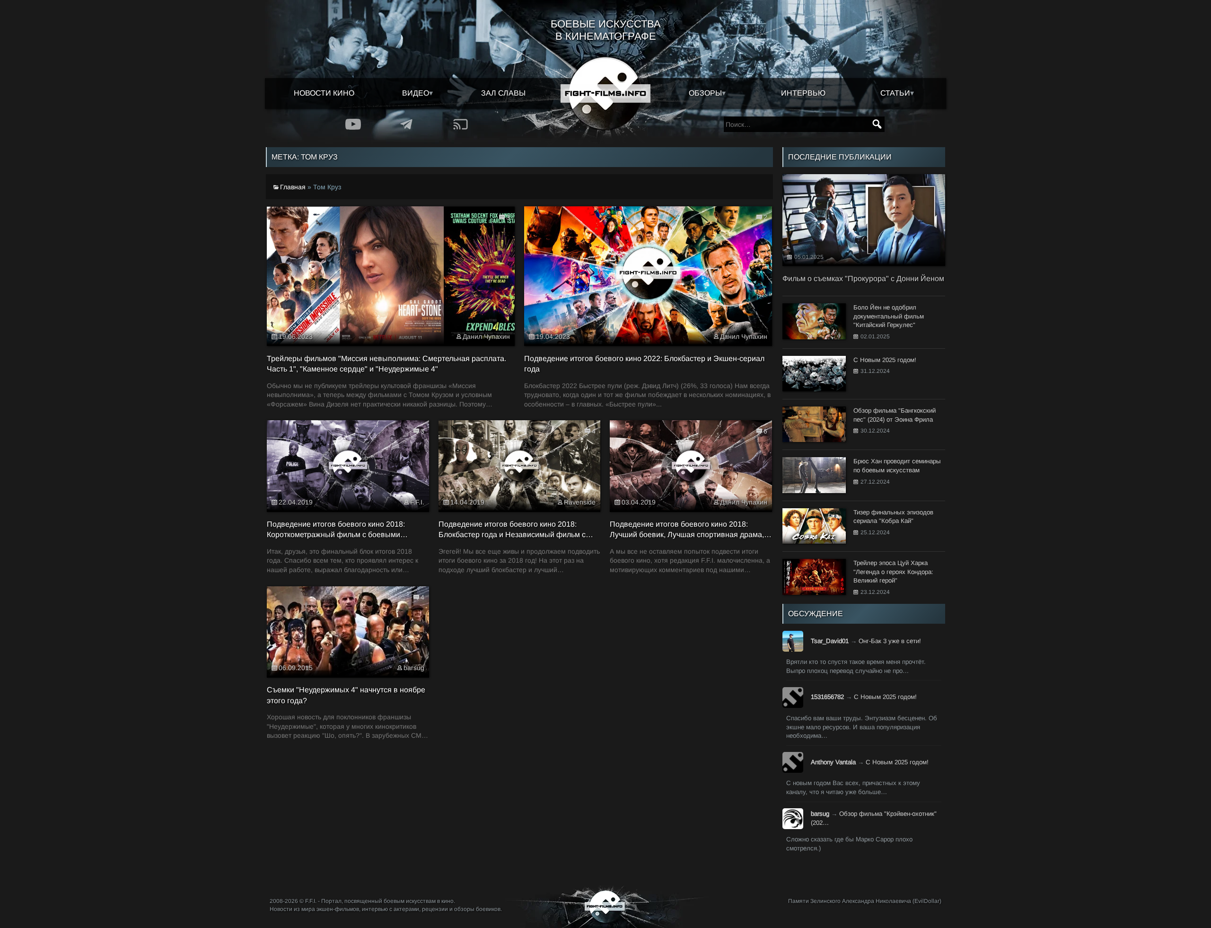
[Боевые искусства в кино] (605, 93)
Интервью (803, 93)
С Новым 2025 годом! (885, 696)
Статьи (895, 93)
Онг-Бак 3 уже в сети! (890, 641)
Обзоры (705, 93)
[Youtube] (353, 124)
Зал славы (503, 93)
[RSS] (460, 124)
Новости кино (324, 93)
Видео (415, 93)
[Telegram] (406, 124)
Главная (293, 187)
